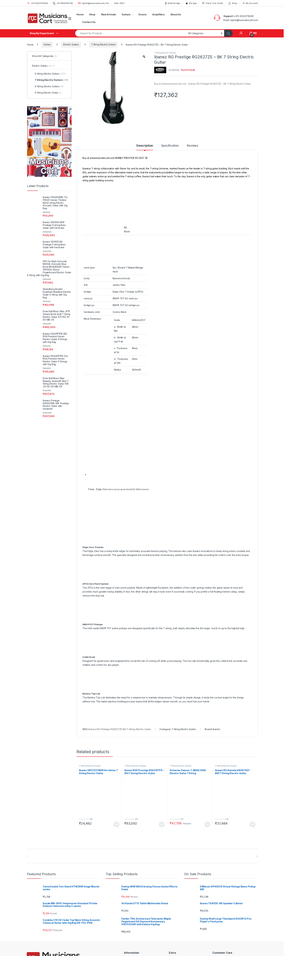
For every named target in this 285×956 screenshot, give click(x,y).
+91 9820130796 (64, 3)
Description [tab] (144, 145)
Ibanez (216, 463)
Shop (234, 3)
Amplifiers (158, 14)
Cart (214, 699)
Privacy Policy (131, 719)
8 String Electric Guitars (49, 86)
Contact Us (88, 22)
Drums (142, 14)
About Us (175, 14)
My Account (252, 3)
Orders (216, 714)
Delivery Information (134, 699)
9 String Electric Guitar (48, 92)
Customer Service (222, 724)
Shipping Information (135, 704)
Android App (174, 3)
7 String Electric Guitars (103, 44)
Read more (116, 559)
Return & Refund (133, 714)
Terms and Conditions (135, 724)
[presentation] (257, 591)
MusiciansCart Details (179, 699)
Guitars (126, 14)
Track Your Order (214, 3)
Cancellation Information (137, 709)
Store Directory (176, 714)
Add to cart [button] (207, 559)
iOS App (193, 3)
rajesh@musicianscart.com (95, 3)
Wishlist (216, 709)
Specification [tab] (170, 145)
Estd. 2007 (119, 3)
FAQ (170, 709)
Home (80, 14)
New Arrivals (108, 14)
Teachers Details (177, 704)
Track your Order (221, 719)
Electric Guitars (71, 44)
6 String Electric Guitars (50, 73)
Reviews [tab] (192, 145)
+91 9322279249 (39, 3)
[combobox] (130, 33)
